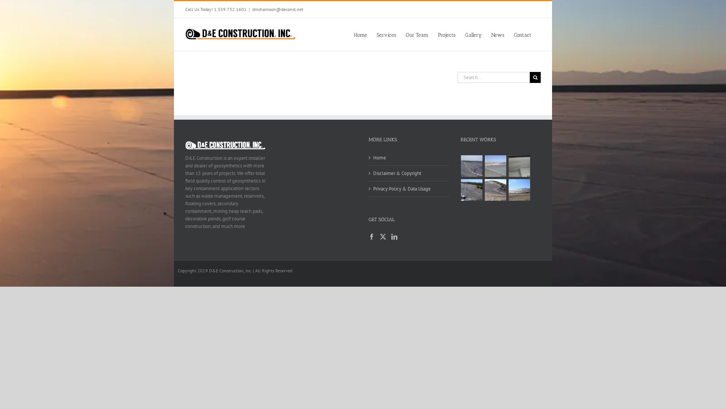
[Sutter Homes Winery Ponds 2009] (472, 166)
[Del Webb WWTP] (495, 166)
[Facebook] (372, 237)
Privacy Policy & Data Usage (402, 189)
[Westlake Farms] (519, 166)
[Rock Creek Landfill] (519, 190)
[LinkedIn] (394, 237)
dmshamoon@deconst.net (277, 9)
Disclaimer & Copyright (397, 173)
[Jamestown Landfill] (495, 190)
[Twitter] (383, 237)
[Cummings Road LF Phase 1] (472, 190)
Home (379, 158)
